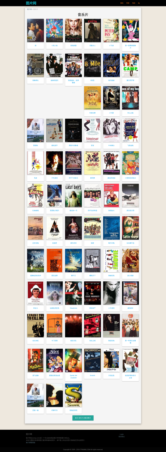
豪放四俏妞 (111, 178)
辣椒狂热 (111, 275)
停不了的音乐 (73, 178)
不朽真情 (54, 178)
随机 (121, 3)
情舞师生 (35, 80)
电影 (133, 3)
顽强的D (130, 308)
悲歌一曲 (35, 410)
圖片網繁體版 (30, 442)
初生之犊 (92, 341)
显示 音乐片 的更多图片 (83, 418)
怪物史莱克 (73, 410)
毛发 (35, 178)
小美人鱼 (54, 45)
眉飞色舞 (35, 375)
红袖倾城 (35, 210)
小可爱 (111, 113)
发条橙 (54, 243)
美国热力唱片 (54, 210)
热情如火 (111, 210)
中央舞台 (111, 145)
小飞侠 (111, 45)
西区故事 (54, 275)
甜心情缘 (130, 275)
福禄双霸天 (54, 80)
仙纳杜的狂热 (54, 308)
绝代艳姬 (111, 80)
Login (122, 434)
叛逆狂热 (111, 341)
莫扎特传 (73, 243)
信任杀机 (35, 341)
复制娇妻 (73, 45)
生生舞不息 (130, 243)
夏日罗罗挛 (130, 80)
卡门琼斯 (54, 341)
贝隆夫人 (92, 45)
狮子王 (73, 275)
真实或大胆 (130, 210)
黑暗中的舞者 (73, 145)
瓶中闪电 (111, 243)
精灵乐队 (73, 341)
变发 (92, 145)
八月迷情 (111, 308)
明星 (127, 3)
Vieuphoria (73, 308)
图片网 (29, 9)
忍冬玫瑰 (35, 243)
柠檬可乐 (54, 410)
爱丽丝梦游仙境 (54, 375)
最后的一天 (73, 210)
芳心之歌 (130, 113)
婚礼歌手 (54, 145)
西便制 (35, 145)
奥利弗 (92, 178)
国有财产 (92, 308)
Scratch (92, 375)
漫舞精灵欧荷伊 (35, 275)
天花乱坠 (111, 375)
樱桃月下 (92, 275)
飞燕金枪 (130, 145)
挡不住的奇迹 (92, 210)
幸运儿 (35, 308)
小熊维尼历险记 (130, 178)
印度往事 (92, 113)
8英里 (92, 80)
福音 (92, 243)
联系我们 (122, 437)
